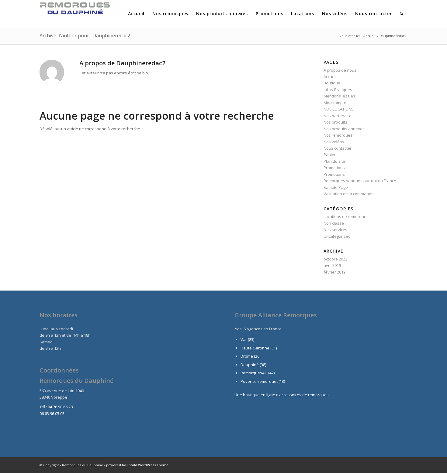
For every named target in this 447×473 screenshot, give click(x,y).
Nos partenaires (339, 115)
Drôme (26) (250, 356)
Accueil (330, 76)
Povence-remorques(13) (263, 381)
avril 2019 (332, 265)
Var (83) (247, 339)
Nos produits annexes (344, 128)
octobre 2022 (335, 259)
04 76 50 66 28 (60, 407)
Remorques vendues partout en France (360, 180)
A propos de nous (340, 70)
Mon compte (335, 102)
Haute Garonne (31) (259, 348)
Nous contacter (338, 148)
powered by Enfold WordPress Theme (137, 465)
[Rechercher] (401, 13)
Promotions (334, 167)
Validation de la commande (349, 193)
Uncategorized (337, 236)
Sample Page (336, 187)
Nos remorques (338, 135)
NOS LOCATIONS (339, 109)
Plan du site (334, 161)
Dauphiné (250, 364)
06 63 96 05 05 (52, 413)
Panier (330, 154)
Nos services (335, 229)
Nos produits (335, 122)
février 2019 (334, 272)
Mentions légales (339, 96)
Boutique (332, 83)
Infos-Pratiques (338, 89)
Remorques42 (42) (258, 373)
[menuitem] (136, 13)
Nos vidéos (334, 142)
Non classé (334, 223)
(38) (263, 364)
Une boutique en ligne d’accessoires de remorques (281, 394)
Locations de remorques (346, 216)
